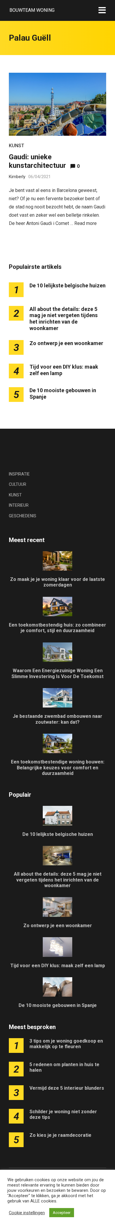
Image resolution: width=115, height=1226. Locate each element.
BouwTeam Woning (32, 10)
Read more (85, 223)
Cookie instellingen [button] (27, 1212)
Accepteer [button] (61, 1212)
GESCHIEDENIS (22, 515)
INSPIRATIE (19, 474)
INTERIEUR (19, 505)
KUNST (16, 145)
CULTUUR (17, 484)
